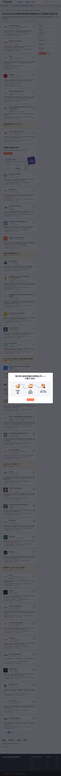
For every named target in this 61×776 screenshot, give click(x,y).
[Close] (51, 374)
